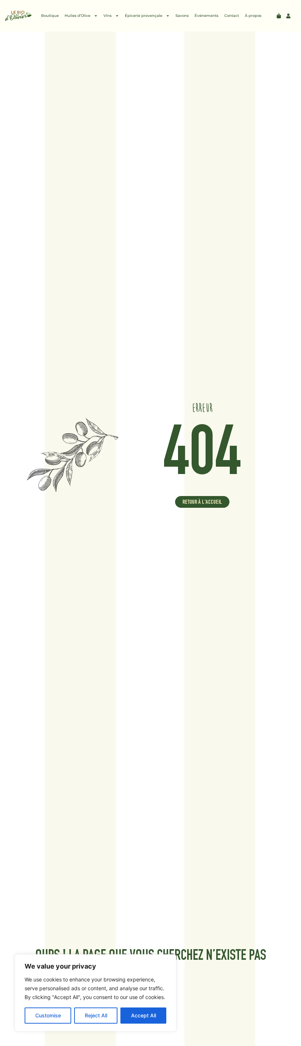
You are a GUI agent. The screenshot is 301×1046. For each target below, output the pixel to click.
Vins (108, 15)
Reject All (96, 1015)
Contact (231, 15)
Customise (48, 1015)
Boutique (50, 15)
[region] (95, 992)
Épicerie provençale (143, 15)
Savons (182, 15)
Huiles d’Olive (77, 15)
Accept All (143, 1015)
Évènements (206, 15)
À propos (253, 15)
